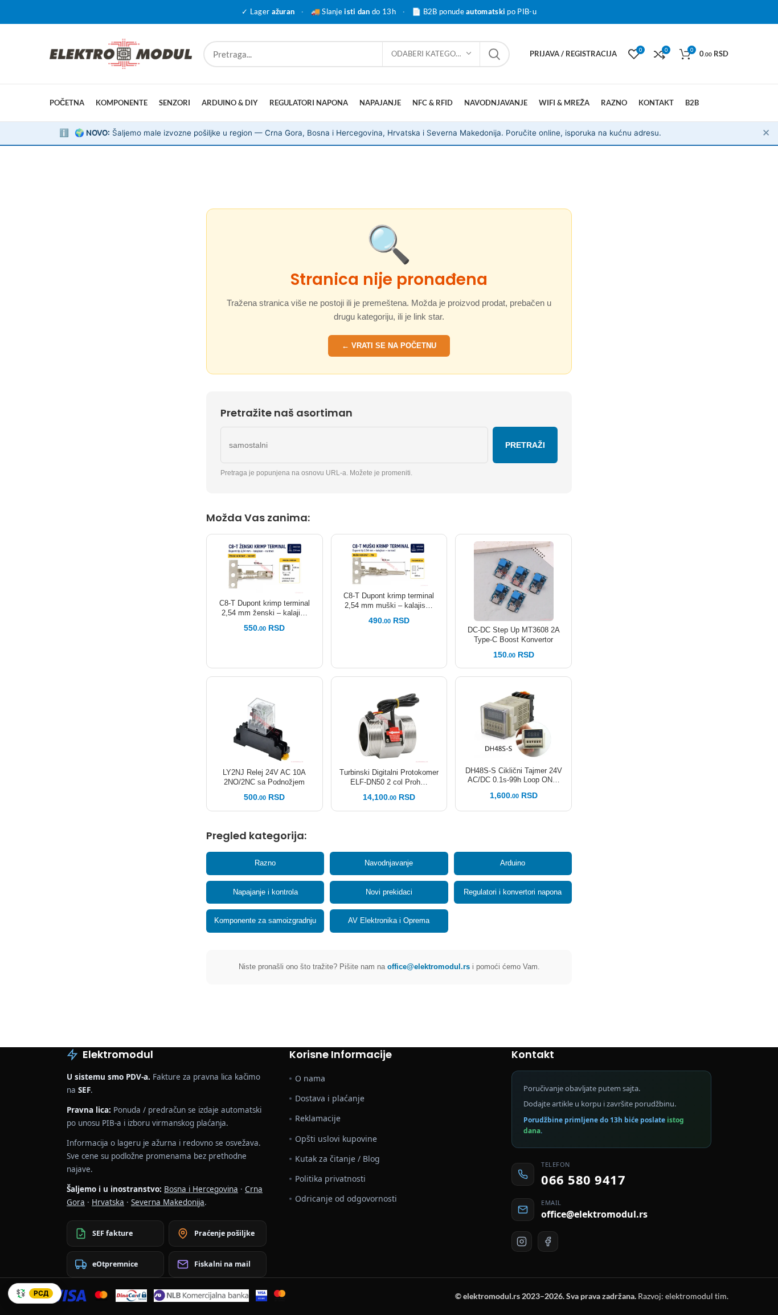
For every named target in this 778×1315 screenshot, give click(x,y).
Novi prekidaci (389, 892)
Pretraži (525, 445)
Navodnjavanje (389, 863)
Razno (265, 863)
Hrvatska (108, 1202)
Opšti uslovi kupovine (336, 1138)
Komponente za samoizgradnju (265, 920)
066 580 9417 (583, 1179)
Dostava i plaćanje (330, 1098)
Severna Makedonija (167, 1202)
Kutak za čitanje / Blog (337, 1158)
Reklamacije (318, 1118)
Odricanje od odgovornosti (346, 1198)
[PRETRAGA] (494, 54)
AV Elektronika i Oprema (388, 920)
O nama (310, 1078)
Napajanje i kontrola (265, 892)
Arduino (512, 863)
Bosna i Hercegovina (201, 1189)
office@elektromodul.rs (428, 966)
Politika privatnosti (330, 1178)
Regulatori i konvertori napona (513, 892)
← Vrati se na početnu (389, 345)
